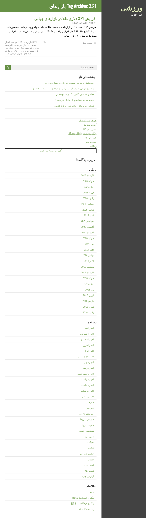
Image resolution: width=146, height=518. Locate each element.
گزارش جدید (88, 476)
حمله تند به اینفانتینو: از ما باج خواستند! (74, 100)
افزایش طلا (27, 48)
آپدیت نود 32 (90, 124)
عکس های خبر (87, 453)
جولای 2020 (88, 238)
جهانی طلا (15, 48)
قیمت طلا (88, 42)
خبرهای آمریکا (87, 419)
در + (20, 50)
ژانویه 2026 (88, 198)
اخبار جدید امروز (86, 356)
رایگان (93, 146)
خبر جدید (89, 402)
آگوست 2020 (87, 232)
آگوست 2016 (87, 272)
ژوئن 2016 (89, 284)
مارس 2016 (88, 301)
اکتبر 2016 (89, 261)
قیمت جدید (88, 465)
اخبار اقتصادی (87, 339)
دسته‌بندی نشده (86, 430)
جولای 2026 (88, 181)
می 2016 (89, 289)
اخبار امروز (88, 345)
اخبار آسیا (89, 328)
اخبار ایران (89, 351)
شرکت (90, 442)
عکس (91, 448)
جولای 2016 (88, 278)
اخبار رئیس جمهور (85, 373)
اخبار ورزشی (88, 396)
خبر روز (90, 408)
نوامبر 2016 (88, 255)
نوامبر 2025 (88, 209)
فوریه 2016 (88, 306)
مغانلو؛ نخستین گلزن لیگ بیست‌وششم (75, 94)
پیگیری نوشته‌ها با (83, 497)
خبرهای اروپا (88, 425)
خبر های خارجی (86, 413)
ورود (92, 492)
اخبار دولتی (88, 368)
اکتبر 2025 (89, 215)
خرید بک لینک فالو (88, 120)
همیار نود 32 (90, 137)
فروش (91, 459)
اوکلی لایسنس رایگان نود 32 (83, 133)
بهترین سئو (91, 142)
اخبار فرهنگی (87, 391)
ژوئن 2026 (89, 187)
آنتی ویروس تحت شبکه (50, 150)
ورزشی (131, 7)
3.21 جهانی (16, 42)
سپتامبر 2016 (87, 267)
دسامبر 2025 (87, 204)
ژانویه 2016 (88, 312)
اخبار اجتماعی (87, 333)
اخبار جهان (89, 362)
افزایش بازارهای (22, 45)
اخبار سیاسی (87, 385)
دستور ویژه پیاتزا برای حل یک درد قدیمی (74, 105)
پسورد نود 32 (90, 129)
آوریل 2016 (88, 295)
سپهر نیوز (89, 436)
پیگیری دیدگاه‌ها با (82, 503)
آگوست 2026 (87, 175)
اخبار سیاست (87, 379)
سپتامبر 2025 (87, 221)
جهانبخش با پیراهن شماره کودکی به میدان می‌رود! (69, 83)
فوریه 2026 (88, 192)
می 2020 (89, 244)
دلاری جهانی (16, 53)
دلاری (14, 50)
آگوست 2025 (87, 227)
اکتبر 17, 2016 (80, 23)
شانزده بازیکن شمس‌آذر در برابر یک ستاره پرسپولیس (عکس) (63, 88)
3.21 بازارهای (30, 42)
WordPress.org (86, 509)
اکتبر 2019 (89, 249)
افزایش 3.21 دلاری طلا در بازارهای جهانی (65, 18)
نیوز (7, 53)
